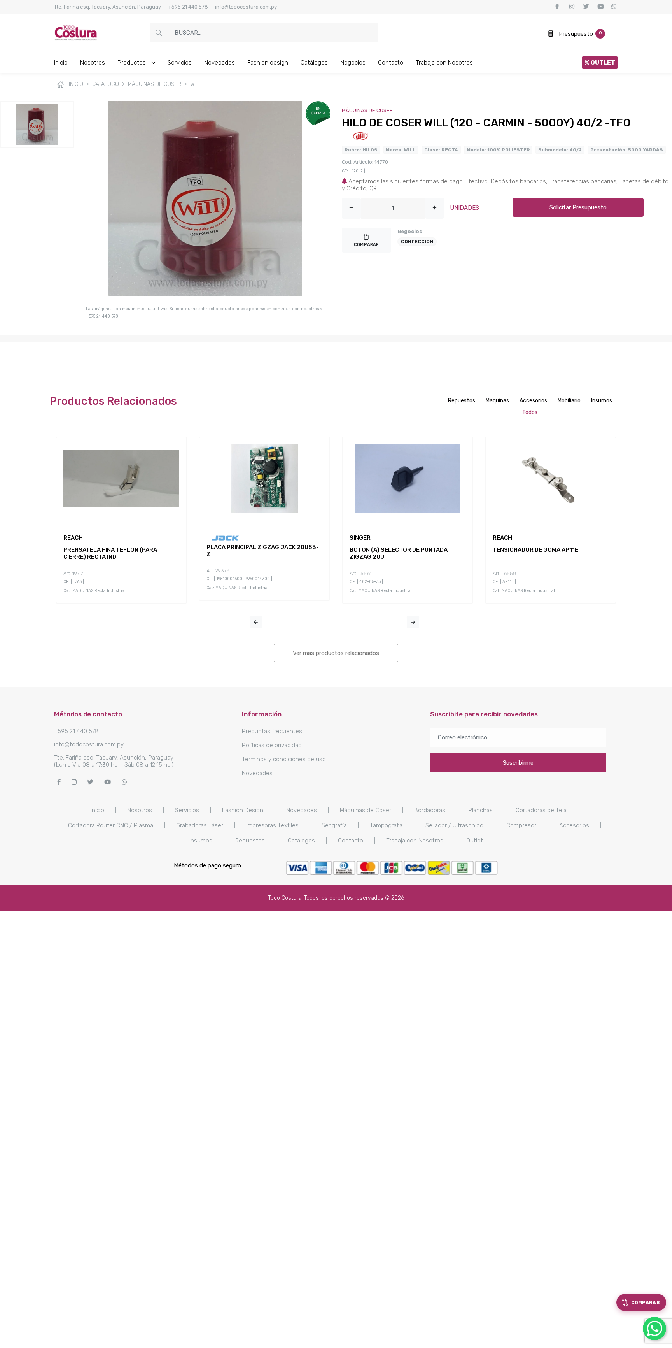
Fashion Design (242, 810)
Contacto (390, 62)
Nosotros (92, 62)
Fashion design (267, 62)
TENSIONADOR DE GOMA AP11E (535, 549)
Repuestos (250, 840)
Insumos (200, 840)
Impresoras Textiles (272, 825)
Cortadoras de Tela (541, 810)
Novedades (219, 62)
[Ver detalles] (112, 518)
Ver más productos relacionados (336, 652)
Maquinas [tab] (497, 400)
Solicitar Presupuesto (578, 207)
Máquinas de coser (154, 84)
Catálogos (314, 62)
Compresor (521, 825)
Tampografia (386, 825)
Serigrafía (334, 825)
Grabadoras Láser (199, 825)
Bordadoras (429, 810)
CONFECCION (417, 241)
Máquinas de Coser (365, 810)
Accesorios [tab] (533, 400)
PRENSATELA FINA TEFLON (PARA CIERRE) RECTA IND (110, 553)
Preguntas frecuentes (272, 731)
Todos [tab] (529, 412)
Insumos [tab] (601, 400)
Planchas (480, 810)
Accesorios (574, 825)
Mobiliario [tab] (569, 400)
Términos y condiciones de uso (284, 759)
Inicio (61, 62)
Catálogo (105, 84)
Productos (132, 62)
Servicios (180, 62)
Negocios (353, 62)
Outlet (474, 840)
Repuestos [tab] (461, 400)
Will (195, 84)
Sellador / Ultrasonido (454, 825)
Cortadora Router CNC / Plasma (110, 825)
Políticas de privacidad (272, 745)
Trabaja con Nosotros (444, 62)
